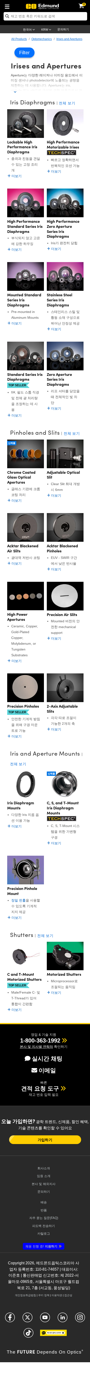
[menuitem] (8, 6)
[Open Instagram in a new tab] (80, 1319)
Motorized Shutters (64, 974)
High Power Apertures (17, 617)
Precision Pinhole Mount (22, 891)
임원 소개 (43, 1176)
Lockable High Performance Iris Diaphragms (22, 146)
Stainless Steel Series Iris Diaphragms (59, 299)
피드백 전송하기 (43, 1226)
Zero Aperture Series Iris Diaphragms (59, 379)
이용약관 (57, 1295)
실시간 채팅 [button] (47, 1058)
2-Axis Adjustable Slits (62, 709)
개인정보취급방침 (25, 1295)
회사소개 (43, 1168)
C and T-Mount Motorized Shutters (24, 977)
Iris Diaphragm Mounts (20, 805)
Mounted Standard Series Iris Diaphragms (24, 299)
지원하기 (41, 1246)
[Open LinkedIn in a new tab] (62, 1319)
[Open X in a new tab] (27, 1319)
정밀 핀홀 (18, 900)
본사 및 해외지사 (43, 1184)
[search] (45, 16)
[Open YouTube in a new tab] (45, 1319)
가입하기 (45, 1139)
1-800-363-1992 (40, 1040)
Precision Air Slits (62, 614)
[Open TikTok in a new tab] (28, 1335)
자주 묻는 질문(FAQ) (43, 1218)
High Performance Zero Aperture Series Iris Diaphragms (63, 229)
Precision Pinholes (23, 706)
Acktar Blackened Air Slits (22, 548)
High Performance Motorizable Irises (63, 144)
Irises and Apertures (69, 39)
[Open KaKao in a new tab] (53, 1335)
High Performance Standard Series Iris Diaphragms (24, 226)
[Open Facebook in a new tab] (10, 1319)
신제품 (11, 443)
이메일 (47, 1070)
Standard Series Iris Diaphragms (24, 377)
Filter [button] (24, 52)
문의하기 (63, 29)
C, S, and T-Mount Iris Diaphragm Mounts (63, 807)
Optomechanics (41, 39)
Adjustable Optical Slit (63, 475)
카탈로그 (43, 1233)
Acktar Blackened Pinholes (62, 548)
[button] (40, 1040)
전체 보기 (67, 103)
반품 (44, 1210)
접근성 (68, 1295)
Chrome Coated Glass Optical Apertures (21, 477)
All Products (19, 39)
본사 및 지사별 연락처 (36, 1047)
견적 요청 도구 (40, 1088)
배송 (44, 1202)
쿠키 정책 (43, 1295)
